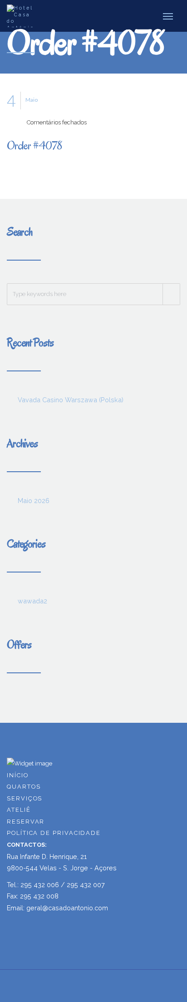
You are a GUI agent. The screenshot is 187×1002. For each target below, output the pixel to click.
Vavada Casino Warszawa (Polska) (70, 400)
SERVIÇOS (24, 798)
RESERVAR (25, 821)
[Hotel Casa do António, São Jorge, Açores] (23, 16)
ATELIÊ (19, 809)
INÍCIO (18, 775)
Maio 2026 (33, 500)
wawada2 (32, 601)
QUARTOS (23, 786)
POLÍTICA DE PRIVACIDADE (54, 832)
